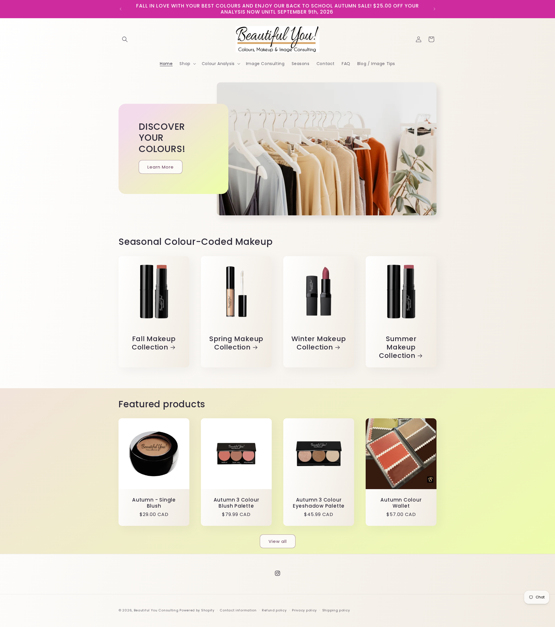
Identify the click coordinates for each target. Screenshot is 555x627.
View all (278, 541)
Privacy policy (304, 610)
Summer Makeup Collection (398, 347)
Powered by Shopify (197, 610)
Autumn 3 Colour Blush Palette (236, 503)
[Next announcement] (434, 8)
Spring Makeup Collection (236, 343)
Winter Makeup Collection (318, 343)
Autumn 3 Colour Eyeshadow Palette (319, 503)
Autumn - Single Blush (154, 503)
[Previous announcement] (120, 8)
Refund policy (274, 610)
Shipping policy (336, 610)
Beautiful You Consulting (157, 610)
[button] (125, 39)
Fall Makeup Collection (154, 343)
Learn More (160, 167)
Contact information (238, 610)
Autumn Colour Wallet (400, 503)
